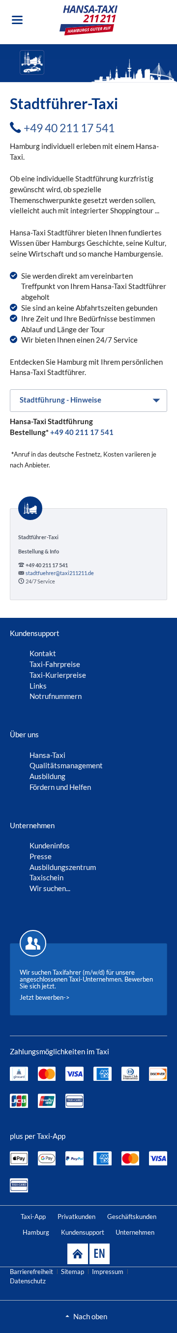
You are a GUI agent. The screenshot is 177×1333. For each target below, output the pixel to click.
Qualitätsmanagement (66, 765)
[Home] (77, 1254)
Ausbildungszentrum (63, 867)
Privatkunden (76, 1216)
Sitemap (72, 1271)
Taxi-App (33, 1216)
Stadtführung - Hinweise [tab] (60, 399)
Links (38, 685)
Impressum (107, 1271)
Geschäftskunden (131, 1216)
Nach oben (90, 1316)
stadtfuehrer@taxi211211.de (60, 573)
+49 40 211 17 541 (69, 128)
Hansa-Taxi (47, 755)
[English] (99, 1254)
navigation (17, 19)
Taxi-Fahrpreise (55, 664)
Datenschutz (28, 1281)
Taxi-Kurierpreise (58, 674)
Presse (41, 856)
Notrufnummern (56, 696)
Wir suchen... (50, 888)
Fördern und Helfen (60, 786)
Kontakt (43, 653)
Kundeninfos (50, 845)
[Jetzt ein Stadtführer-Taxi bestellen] (98, 62)
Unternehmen (135, 1232)
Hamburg (36, 1232)
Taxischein (46, 877)
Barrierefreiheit (31, 1271)
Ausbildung (47, 776)
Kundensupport (82, 1232)
